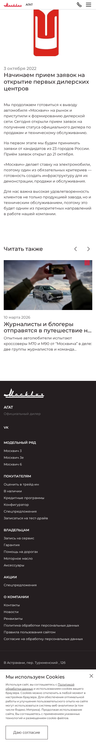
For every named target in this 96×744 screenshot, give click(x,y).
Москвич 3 (13, 451)
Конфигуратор (16, 505)
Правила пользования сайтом (29, 632)
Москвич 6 (13, 464)
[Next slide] (88, 249)
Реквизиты (13, 619)
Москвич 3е (14, 457)
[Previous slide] (75, 249)
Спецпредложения (20, 511)
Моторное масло (18, 558)
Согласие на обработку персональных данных (43, 639)
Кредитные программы (24, 498)
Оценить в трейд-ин (21, 484)
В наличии (13, 491)
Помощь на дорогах (21, 552)
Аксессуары (14, 565)
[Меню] (88, 4)
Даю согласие (26, 732)
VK (6, 427)
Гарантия (12, 545)
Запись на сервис (19, 538)
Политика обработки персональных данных (41, 625)
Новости (11, 612)
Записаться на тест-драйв (26, 518)
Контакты (12, 605)
